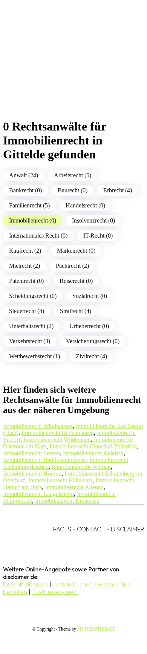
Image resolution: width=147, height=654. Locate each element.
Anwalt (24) (23, 175)
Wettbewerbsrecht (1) (34, 356)
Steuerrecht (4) (26, 311)
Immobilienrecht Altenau (74, 487)
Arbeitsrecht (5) (72, 175)
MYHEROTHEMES (96, 629)
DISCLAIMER (127, 529)
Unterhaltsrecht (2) (31, 326)
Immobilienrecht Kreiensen (67, 500)
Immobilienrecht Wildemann (57, 439)
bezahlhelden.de (25, 584)
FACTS (62, 529)
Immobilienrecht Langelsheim (38, 494)
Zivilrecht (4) (91, 356)
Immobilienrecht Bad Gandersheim (44, 460)
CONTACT (91, 529)
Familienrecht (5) (29, 205)
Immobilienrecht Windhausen (38, 426)
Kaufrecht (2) (25, 250)
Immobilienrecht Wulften (81, 467)
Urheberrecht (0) (89, 326)
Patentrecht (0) (26, 281)
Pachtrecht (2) (72, 266)
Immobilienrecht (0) (32, 220)
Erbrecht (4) (117, 190)
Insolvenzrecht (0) (93, 220)
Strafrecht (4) (75, 311)
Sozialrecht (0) (89, 296)
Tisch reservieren (55, 592)
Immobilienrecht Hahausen (60, 480)
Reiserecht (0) (76, 281)
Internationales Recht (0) (38, 235)
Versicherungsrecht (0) (92, 341)
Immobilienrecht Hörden (32, 473)
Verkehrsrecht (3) (29, 341)
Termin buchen (73, 584)
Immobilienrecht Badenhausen (57, 433)
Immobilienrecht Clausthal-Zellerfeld (93, 446)
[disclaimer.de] (66, 68)
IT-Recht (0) (98, 235)
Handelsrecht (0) (85, 205)
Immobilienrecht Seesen (31, 453)
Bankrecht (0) (25, 190)
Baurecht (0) (72, 190)
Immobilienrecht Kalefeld (93, 453)
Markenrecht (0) (76, 250)
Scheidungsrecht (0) (33, 296)
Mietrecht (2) (24, 266)
